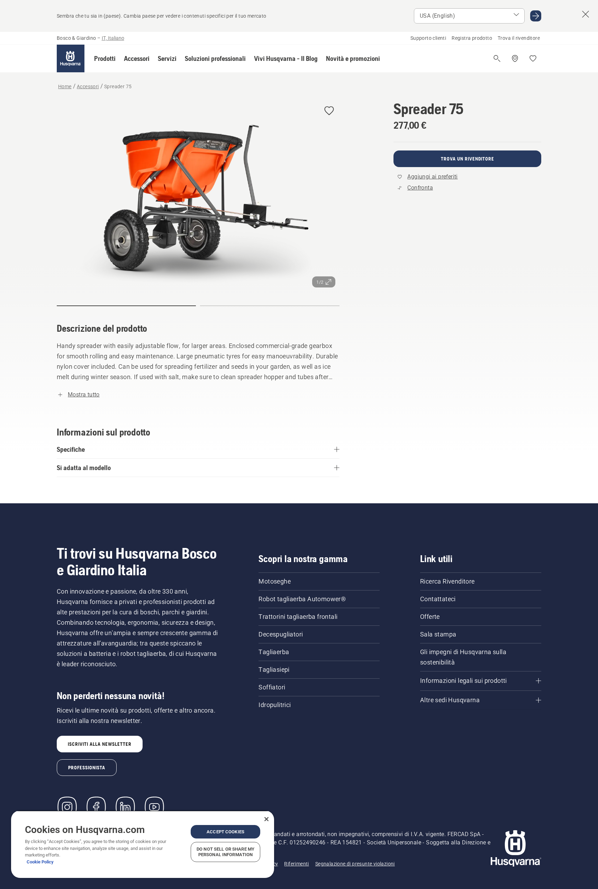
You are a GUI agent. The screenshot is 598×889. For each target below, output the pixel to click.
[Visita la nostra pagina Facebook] (96, 807)
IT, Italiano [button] (113, 38)
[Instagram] (67, 807)
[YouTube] (154, 807)
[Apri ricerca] (497, 58)
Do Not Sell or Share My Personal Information (225, 851)
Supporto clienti (428, 38)
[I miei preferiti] (533, 58)
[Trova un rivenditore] (515, 58)
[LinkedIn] (125, 807)
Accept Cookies (225, 831)
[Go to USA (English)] (535, 15)
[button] (105, 58)
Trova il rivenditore (519, 38)
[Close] (266, 819)
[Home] (70, 58)
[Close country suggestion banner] (585, 14)
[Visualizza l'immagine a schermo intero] (198, 196)
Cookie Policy (40, 861)
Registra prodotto (472, 38)
